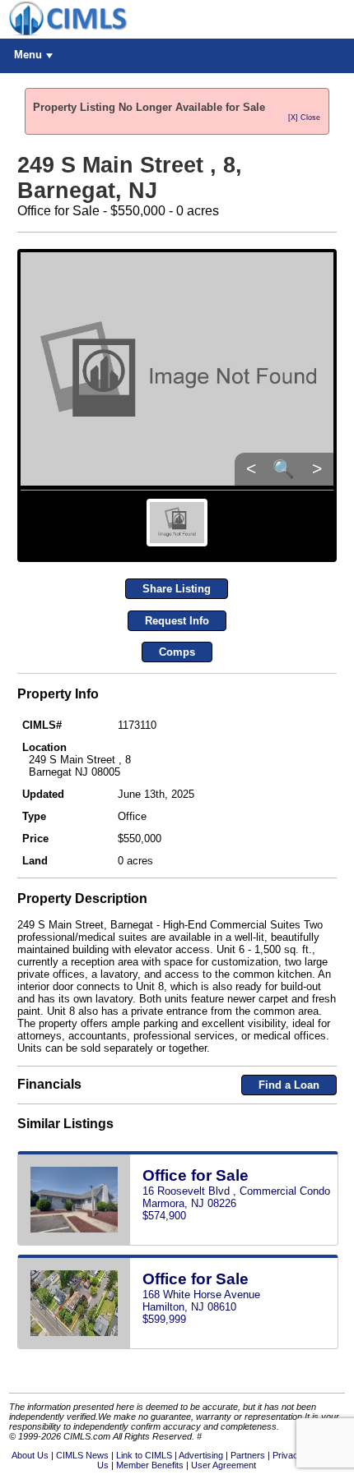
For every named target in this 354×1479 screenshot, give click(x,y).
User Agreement (223, 1465)
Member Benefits (150, 1465)
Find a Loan (289, 1085)
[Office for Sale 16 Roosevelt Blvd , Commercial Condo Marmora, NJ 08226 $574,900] (177, 1242)
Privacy (287, 1455)
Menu (28, 54)
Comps (177, 652)
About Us (30, 1455)
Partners (248, 1455)
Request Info (177, 621)
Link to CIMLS (144, 1455)
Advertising (201, 1455)
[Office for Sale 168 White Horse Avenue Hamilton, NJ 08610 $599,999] (177, 1345)
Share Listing (176, 589)
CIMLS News (82, 1455)
